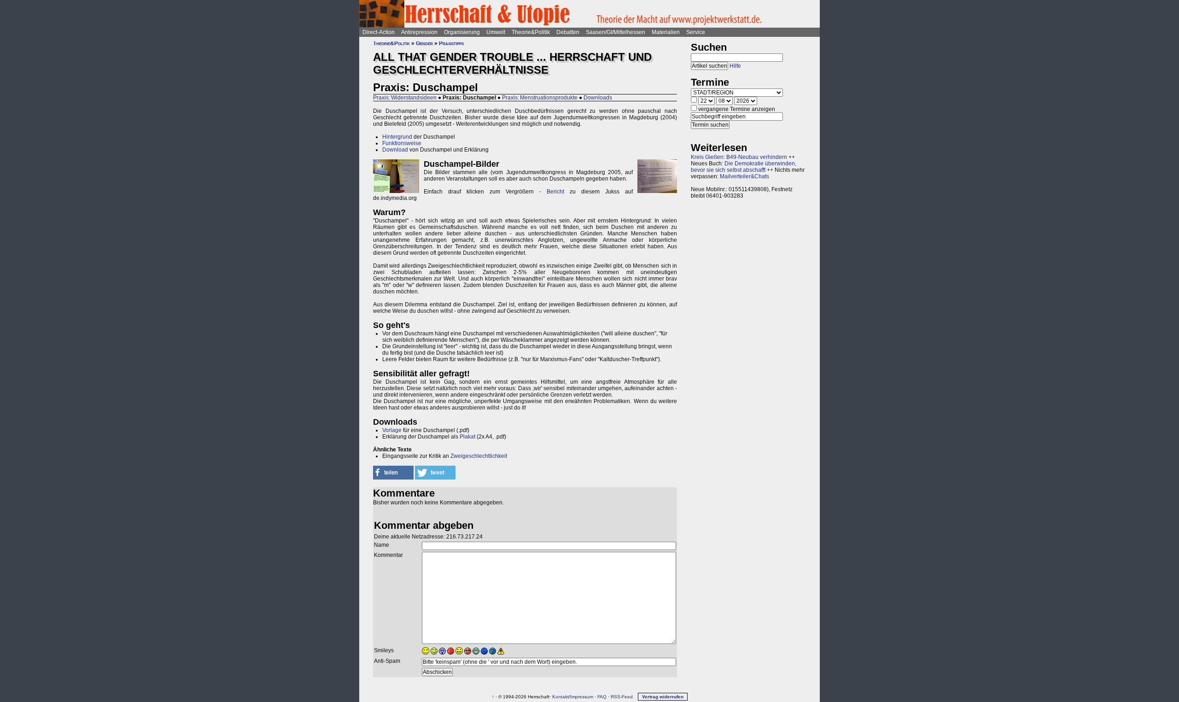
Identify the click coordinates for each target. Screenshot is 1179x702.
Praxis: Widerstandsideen (405, 97)
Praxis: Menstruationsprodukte (540, 97)
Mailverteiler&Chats (744, 176)
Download (395, 149)
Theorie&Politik (531, 32)
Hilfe (735, 66)
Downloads (598, 97)
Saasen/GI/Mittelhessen (615, 32)
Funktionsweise (401, 143)
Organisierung (462, 32)
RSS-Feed (622, 696)
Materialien (666, 32)
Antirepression (419, 32)
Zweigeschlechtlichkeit (478, 456)
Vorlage (392, 430)
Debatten (567, 32)
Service (695, 32)
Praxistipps (451, 43)
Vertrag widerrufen (662, 696)
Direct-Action (378, 32)
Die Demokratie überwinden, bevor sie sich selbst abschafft (743, 166)
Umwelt (495, 32)
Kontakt (560, 696)
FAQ (602, 696)
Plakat (467, 436)
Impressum (581, 696)
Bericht (555, 191)
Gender (424, 43)
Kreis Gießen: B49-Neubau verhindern (739, 157)
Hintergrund (397, 137)
